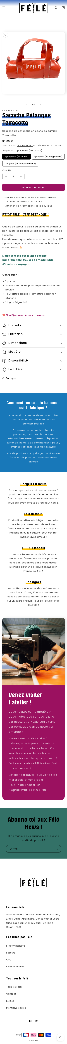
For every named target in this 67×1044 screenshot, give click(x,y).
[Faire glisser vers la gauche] (26, 104)
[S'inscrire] (57, 849)
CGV (8, 959)
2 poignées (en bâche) (16, 156)
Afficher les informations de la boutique (29, 205)
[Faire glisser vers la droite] (40, 104)
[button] (3, 7)
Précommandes (15, 945)
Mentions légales (16, 1007)
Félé (36, 1040)
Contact (11, 993)
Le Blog (10, 1000)
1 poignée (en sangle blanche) (20, 163)
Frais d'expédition (25, 145)
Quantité (7, 170)
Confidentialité (15, 966)
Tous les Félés (14, 986)
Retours (10, 952)
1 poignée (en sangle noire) (48, 156)
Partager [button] (11, 378)
